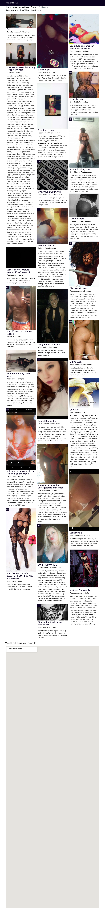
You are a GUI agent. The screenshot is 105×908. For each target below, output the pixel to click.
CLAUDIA (74, 409)
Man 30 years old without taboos (20, 332)
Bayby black (44, 69)
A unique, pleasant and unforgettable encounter (50, 486)
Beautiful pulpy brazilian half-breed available (82, 47)
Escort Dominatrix (47, 421)
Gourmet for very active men (19, 374)
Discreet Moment (78, 288)
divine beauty (76, 99)
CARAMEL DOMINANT (49, 192)
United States (24, 7)
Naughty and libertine (49, 344)
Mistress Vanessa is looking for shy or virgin (21, 68)
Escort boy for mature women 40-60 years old (19, 271)
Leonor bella (76, 532)
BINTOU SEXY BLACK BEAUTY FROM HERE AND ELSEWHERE (20, 576)
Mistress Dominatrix (80, 590)
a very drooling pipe (80, 169)
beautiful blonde (46, 245)
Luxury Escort (77, 218)
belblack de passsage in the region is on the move (21, 472)
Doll (8, 29)
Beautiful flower (46, 130)
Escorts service (11, 7)
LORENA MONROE (47, 565)
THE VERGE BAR (12, 3)
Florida (33, 7)
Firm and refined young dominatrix (50, 623)
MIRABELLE (76, 362)
